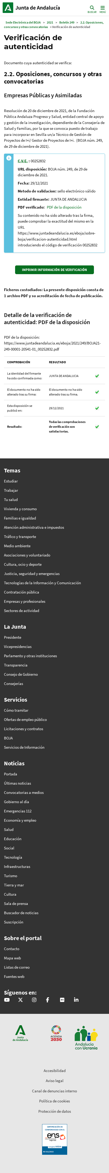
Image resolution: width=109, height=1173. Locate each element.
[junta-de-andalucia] (76, 1000)
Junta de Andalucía (8, 7)
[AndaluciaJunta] (47, 1000)
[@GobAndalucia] (7, 1000)
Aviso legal (54, 1080)
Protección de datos (54, 1111)
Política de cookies (54, 1100)
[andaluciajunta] (20, 1000)
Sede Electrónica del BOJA (23, 22)
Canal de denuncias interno (54, 1090)
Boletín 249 (66, 22)
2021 (50, 22)
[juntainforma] (62, 1000)
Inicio (38, 7)
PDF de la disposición (64, 207)
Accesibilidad (55, 1070)
